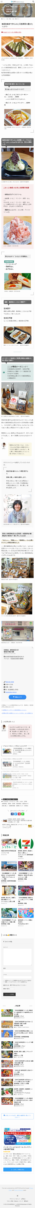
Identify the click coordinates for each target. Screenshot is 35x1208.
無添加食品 (18, 803)
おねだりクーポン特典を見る (12, 32)
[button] (33, 1)
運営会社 (26, 1201)
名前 (4, 968)
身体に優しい (5, 805)
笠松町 (13, 803)
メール (5, 974)
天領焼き (26, 805)
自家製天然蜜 (12, 805)
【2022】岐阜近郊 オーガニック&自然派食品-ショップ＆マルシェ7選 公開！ (22, 785)
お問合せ (23, 1199)
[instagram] (17, 1196)
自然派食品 (4, 803)
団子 (18, 801)
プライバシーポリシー (15, 1199)
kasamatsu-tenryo (11, 692)
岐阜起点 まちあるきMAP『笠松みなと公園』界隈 (21, 775)
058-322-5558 (10, 682)
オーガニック (12, 801)
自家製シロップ (19, 805)
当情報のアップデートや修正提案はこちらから (14, 710)
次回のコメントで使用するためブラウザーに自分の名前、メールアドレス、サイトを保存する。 (18, 981)
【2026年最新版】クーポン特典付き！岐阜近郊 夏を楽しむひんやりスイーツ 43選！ (22, 751)
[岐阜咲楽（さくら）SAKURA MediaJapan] (17, 1)
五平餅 (25, 801)
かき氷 (21, 801)
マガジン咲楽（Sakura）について (15, 1201)
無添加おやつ (25, 803)
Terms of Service (18, 1190)
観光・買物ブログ (12, 14)
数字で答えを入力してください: (18, 985)
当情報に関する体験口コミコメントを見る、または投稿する (17, 713)
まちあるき (5, 801)
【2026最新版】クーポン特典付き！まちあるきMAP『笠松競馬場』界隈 (21, 764)
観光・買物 (5, 14)
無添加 (9, 803)
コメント (5, 947)
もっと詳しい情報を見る (17, 1169)
